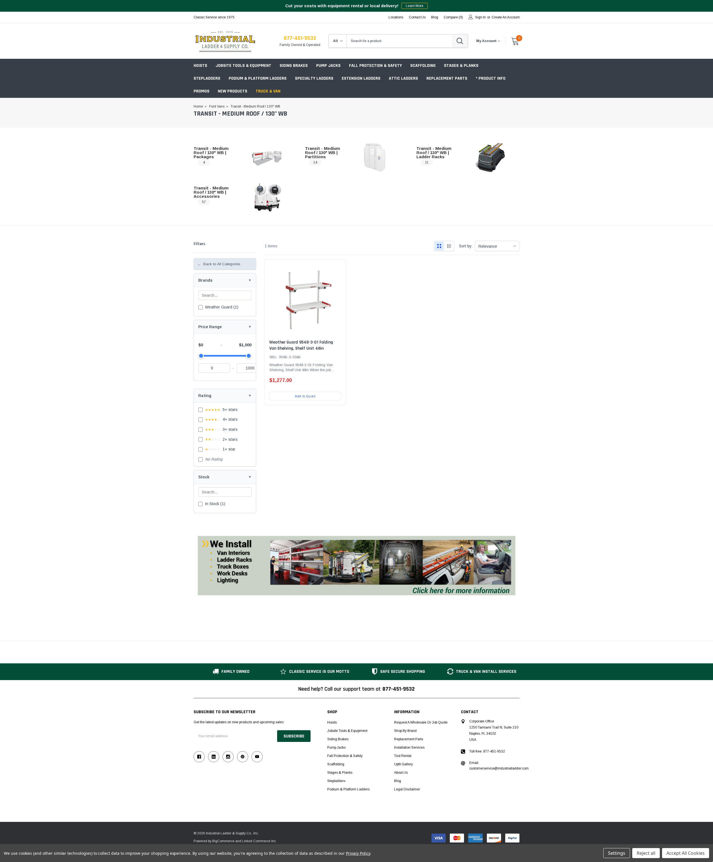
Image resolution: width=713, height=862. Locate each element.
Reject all (646, 853)
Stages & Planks (461, 66)
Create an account (505, 17)
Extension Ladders (361, 78)
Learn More (414, 6)
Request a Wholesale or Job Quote (421, 722)
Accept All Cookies (685, 853)
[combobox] (399, 41)
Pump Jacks (328, 66)
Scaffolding (423, 66)
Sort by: (466, 246)
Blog (397, 781)
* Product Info (491, 78)
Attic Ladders (403, 78)
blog (434, 17)
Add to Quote (305, 396)
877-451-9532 (300, 38)
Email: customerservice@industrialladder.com (499, 765)
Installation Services (409, 747)
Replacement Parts (446, 78)
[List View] (449, 246)
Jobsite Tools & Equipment (243, 66)
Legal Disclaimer (407, 789)
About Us (401, 773)
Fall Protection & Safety (375, 66)
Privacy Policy (358, 853)
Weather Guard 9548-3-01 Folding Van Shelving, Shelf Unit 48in (301, 345)
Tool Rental (402, 756)
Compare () (453, 17)
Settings (616, 853)
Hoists (200, 66)
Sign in (480, 17)
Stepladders (207, 78)
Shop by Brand (405, 731)
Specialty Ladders (314, 78)
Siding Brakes (294, 66)
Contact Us (417, 17)
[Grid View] (439, 246)
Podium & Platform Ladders (258, 78)
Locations (396, 17)
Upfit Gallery (403, 764)
